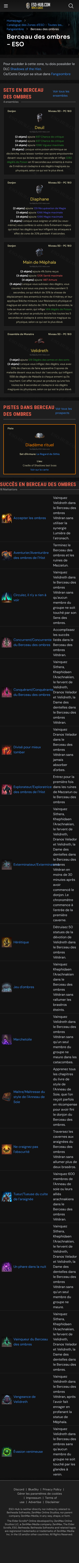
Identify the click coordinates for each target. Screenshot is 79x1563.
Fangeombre (15, 29)
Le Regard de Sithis (48, 454)
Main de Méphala (39, 262)
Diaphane (39, 199)
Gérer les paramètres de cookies (39, 1493)
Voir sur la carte (39, 469)
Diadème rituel (39, 445)
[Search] (72, 5)
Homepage (14, 21)
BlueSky (33, 1489)
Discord (19, 1489)
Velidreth (39, 350)
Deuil (39, 127)
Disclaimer (52, 1502)
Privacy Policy (52, 1489)
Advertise (34, 1502)
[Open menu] (5, 5)
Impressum (33, 1498)
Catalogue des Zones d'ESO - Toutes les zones (34, 25)
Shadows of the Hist (25, 69)
